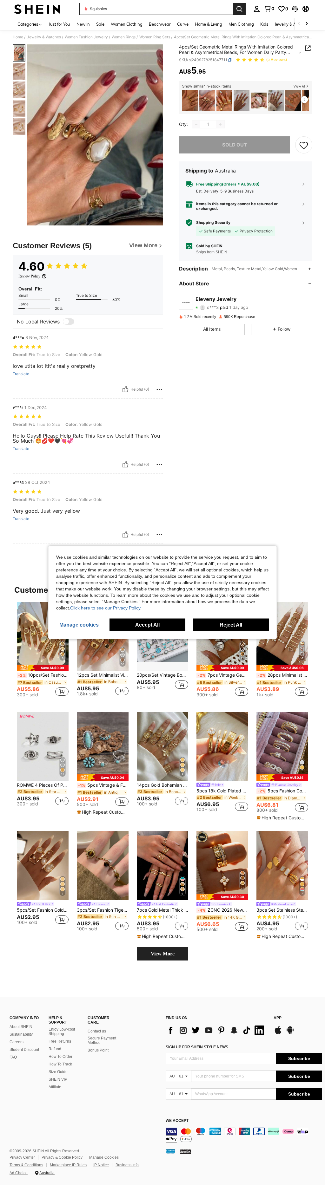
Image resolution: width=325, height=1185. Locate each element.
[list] (216, 1030)
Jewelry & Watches (44, 37)
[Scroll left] (299, 24)
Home (18, 37)
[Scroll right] (306, 24)
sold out (234, 145)
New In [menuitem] (83, 24)
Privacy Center (22, 1157)
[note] (43, 668)
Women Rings (124, 37)
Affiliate (55, 1087)
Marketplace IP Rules (68, 1165)
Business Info (127, 1165)
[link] (269, 8)
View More (163, 953)
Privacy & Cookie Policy (62, 1157)
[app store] (278, 1033)
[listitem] (190, 100)
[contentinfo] (244, 1135)
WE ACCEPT (177, 1121)
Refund (55, 1049)
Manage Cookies (104, 1157)
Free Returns (60, 1041)
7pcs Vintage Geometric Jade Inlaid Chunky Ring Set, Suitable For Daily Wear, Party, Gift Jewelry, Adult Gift (223, 675)
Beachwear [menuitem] (160, 24)
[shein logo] (37, 9)
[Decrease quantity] (196, 124)
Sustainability (21, 1034)
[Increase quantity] (220, 124)
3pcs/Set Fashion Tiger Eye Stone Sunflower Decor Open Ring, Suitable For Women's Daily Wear (103, 910)
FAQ (13, 1057)
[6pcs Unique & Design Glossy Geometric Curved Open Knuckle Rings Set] (224, 100)
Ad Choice (19, 1173)
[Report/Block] (159, 389)
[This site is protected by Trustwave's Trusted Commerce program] (170, 1151)
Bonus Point (98, 1050)
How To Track (60, 1064)
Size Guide (58, 1072)
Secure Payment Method (102, 1040)
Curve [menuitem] (183, 24)
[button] (295, 9)
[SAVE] (303, 144)
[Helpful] (125, 389)
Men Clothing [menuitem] (241, 24)
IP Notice (101, 1165)
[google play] (290, 1033)
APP (278, 1018)
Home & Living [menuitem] (208, 24)
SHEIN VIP (58, 1079)
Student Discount (24, 1049)
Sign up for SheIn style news (197, 1047)
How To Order (60, 1056)
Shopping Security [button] (213, 222)
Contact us (97, 1031)
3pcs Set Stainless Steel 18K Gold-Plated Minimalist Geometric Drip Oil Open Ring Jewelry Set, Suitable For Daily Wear (282, 910)
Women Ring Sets (154, 37)
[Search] (239, 9)
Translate (21, 374)
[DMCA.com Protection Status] (185, 1151)
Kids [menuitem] (264, 24)
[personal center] (257, 9)
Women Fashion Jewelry (86, 37)
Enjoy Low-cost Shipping (62, 1031)
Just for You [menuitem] (59, 24)
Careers (16, 1042)
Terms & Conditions (26, 1165)
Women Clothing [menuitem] (127, 24)
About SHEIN (21, 1027)
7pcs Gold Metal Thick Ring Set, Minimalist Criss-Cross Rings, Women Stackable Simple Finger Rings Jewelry (163, 910)
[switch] (68, 321)
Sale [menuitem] (100, 24)
